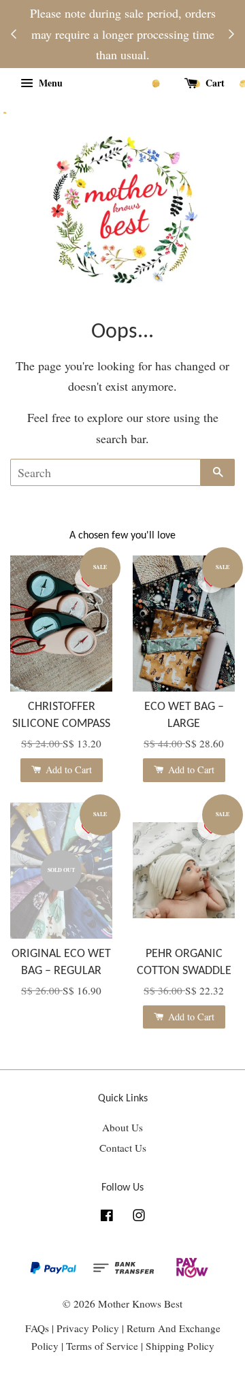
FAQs (37, 1328)
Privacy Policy (87, 1328)
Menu (49, 83)
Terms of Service (103, 1346)
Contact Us (122, 1147)
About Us (122, 1127)
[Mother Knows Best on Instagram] (138, 1217)
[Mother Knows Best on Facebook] (106, 1217)
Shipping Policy (180, 1346)
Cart (214, 83)
